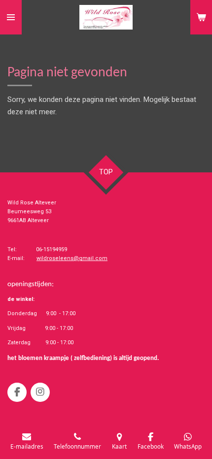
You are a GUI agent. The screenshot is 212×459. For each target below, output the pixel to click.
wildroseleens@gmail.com (71, 258)
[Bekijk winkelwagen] (201, 17)
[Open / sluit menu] (11, 17)
